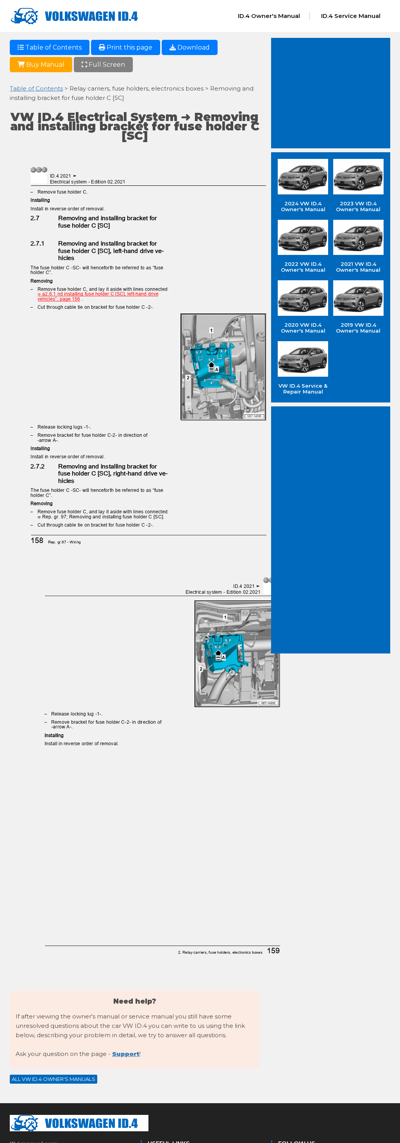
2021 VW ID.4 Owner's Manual (358, 267)
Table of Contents (53, 47)
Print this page (128, 47)
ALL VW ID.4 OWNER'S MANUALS (53, 1079)
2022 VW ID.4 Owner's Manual (303, 267)
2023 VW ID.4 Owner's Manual (358, 206)
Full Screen (106, 64)
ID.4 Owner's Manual (269, 16)
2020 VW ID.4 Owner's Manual (303, 328)
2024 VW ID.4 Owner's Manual (303, 206)
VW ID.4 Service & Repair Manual (303, 389)
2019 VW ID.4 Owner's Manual (358, 328)
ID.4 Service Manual (350, 16)
